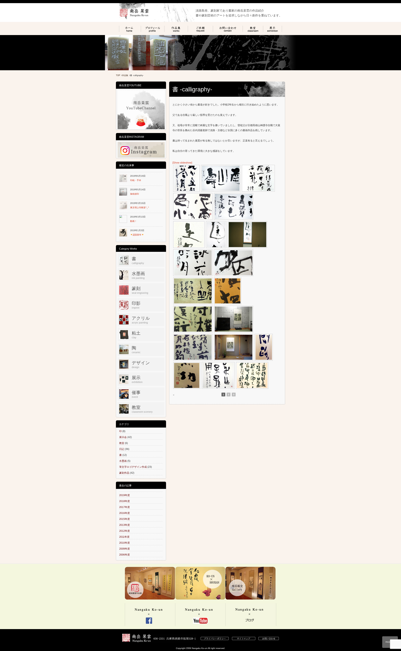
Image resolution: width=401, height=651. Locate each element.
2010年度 (124, 542)
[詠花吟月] (193, 262)
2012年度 (124, 531)
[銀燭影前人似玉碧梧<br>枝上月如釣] (193, 347)
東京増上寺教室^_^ (139, 207)
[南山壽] (221, 178)
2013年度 (124, 525)
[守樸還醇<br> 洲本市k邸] (233, 319)
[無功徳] (186, 375)
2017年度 (124, 507)
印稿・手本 (135, 180)
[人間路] (263, 347)
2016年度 (124, 513)
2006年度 (124, 554)
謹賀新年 (137, 234)
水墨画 (123, 461)
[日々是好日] (189, 234)
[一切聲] (233, 206)
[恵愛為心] (193, 206)
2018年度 (124, 501)
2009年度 (124, 548)
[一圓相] (216, 234)
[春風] (258, 178)
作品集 (125, 75)
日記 (121, 449)
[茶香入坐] (193, 290)
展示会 (123, 437)
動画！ (133, 221)
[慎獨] (227, 290)
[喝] (233, 262)
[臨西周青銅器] (218, 375)
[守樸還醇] (193, 319)
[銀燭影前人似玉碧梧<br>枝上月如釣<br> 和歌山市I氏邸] (233, 347)
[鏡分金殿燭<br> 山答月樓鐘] (186, 178)
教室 (121, 443)
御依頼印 (134, 194)
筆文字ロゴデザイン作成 (133, 467)
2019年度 (124, 495)
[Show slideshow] (182, 162)
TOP (118, 75)
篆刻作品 (124, 473)
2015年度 (124, 519)
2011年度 (124, 537)
